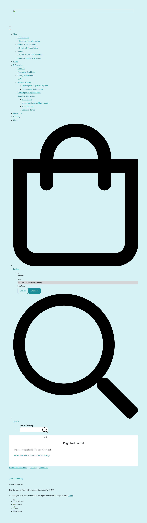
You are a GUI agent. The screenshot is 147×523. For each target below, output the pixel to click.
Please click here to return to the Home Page (32, 455)
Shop (15, 34)
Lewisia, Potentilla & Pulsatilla (30, 55)
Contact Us (17, 113)
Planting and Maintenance (32, 89)
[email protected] (16, 479)
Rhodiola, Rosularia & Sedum (29, 58)
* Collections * (23, 37)
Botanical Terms (28, 110)
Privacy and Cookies (26, 75)
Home (15, 61)
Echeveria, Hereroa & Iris (28, 48)
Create (70, 495)
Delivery (16, 117)
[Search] (45, 429)
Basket (23, 291)
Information (18, 65)
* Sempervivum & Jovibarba (29, 41)
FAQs (20, 79)
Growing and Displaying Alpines (35, 86)
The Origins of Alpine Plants (29, 92)
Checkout (34, 291)
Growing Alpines (24, 82)
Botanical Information (26, 96)
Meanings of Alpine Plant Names (35, 103)
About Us (21, 68)
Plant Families (27, 106)
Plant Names (27, 99)
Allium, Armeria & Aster (27, 44)
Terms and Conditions (26, 72)
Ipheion (21, 51)
